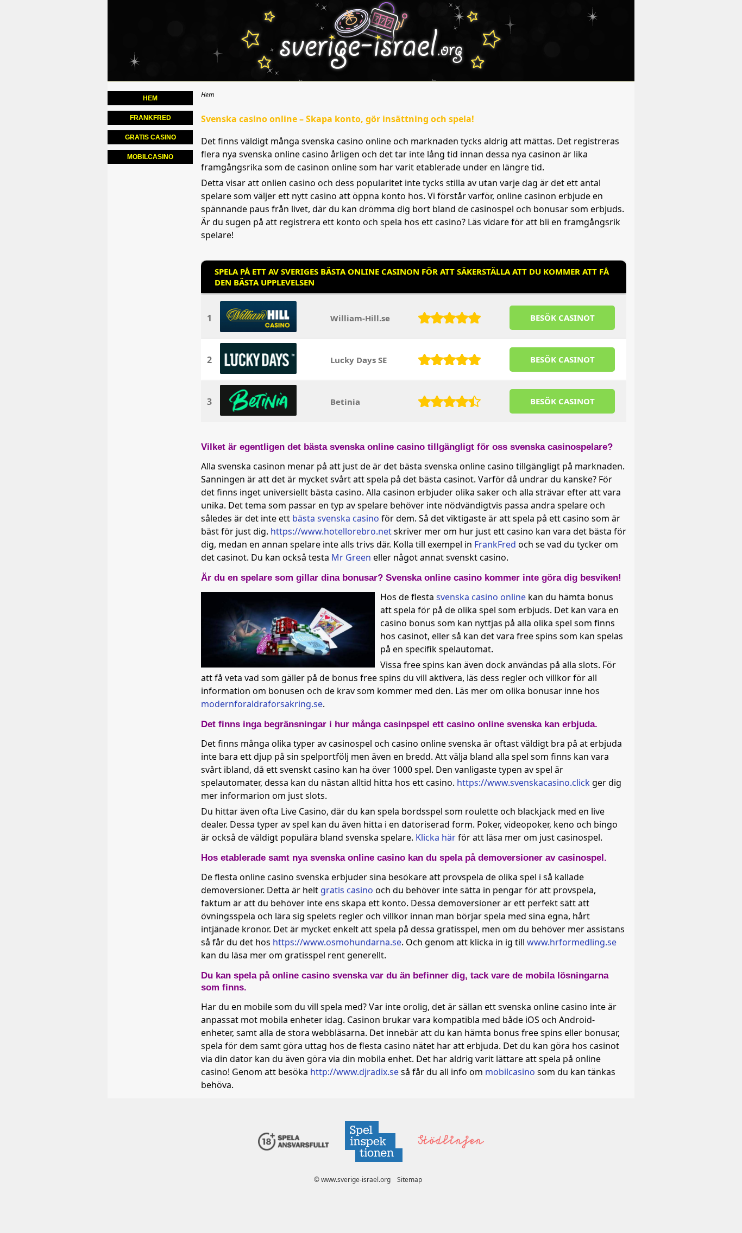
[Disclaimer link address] (373, 1165)
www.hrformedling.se (572, 942)
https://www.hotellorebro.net (331, 531)
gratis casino (346, 890)
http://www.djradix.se (354, 1072)
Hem (150, 98)
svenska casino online (481, 597)
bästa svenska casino (335, 518)
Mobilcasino (150, 157)
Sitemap (409, 1179)
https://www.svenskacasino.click (523, 783)
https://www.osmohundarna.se (337, 942)
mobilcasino (510, 1072)
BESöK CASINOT (562, 317)
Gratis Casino (150, 137)
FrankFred (495, 544)
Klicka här (436, 837)
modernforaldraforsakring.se (262, 704)
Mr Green (351, 557)
